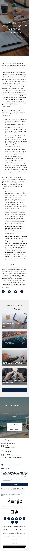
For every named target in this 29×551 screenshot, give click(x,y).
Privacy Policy (7, 480)
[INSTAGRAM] (8, 518)
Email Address (5, 468)
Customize (14, 543)
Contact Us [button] (14, 424)
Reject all (14, 539)
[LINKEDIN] (12, 518)
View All (14, 390)
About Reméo (14, 429)
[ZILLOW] (12, 522)
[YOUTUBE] (20, 518)
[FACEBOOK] (5, 518)
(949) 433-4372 (8, 451)
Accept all (14, 546)
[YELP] (24, 518)
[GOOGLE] (16, 522)
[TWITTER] (16, 518)
